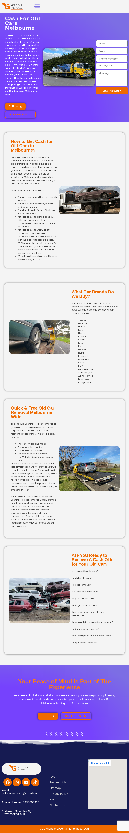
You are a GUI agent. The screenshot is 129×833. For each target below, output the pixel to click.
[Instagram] (17, 782)
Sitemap (55, 788)
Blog (52, 799)
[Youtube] (26, 782)
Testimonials (58, 782)
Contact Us (57, 805)
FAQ (52, 777)
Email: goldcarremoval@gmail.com (20, 792)
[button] (37, 6)
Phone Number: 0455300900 (20, 802)
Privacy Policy (59, 794)
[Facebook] (7, 782)
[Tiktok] (35, 782)
